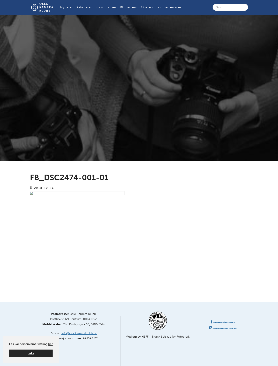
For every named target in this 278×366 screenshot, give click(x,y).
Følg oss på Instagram (224, 328)
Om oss (147, 7)
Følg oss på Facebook (224, 323)
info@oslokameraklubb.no (79, 333)
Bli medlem (128, 7)
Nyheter (66, 7)
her (50, 344)
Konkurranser (106, 7)
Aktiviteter (84, 7)
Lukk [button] (31, 353)
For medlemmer (169, 7)
